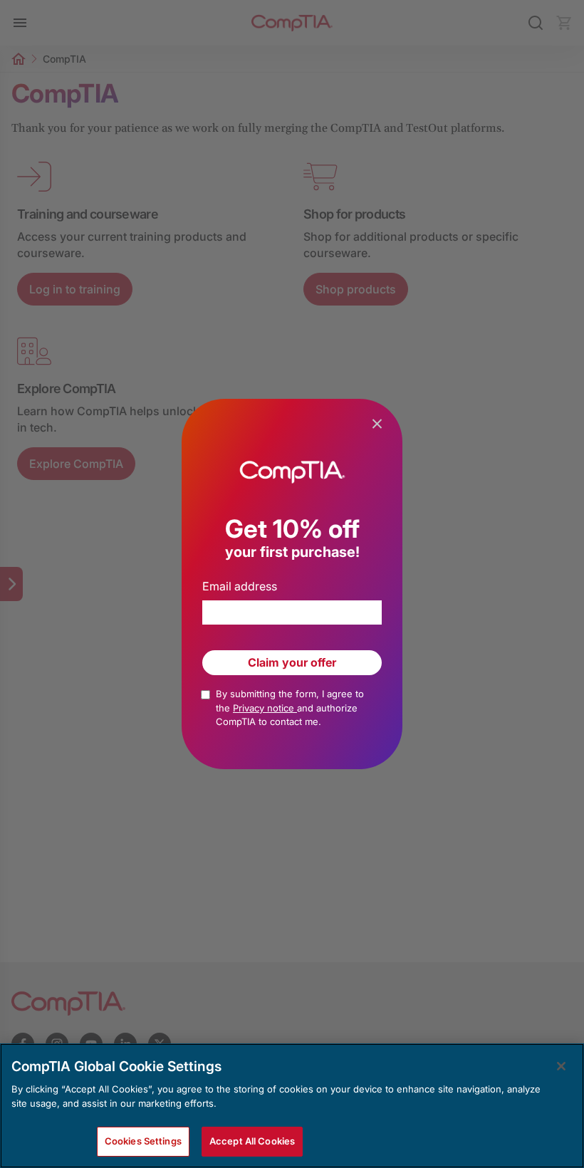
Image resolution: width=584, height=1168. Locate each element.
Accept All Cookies (252, 1141)
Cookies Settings (143, 1141)
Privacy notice (265, 708)
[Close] (561, 1066)
